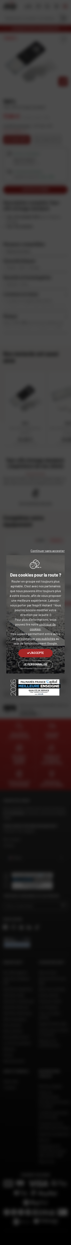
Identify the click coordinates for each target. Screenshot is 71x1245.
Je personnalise (35, 664)
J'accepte (37, 653)
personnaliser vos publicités (35, 638)
